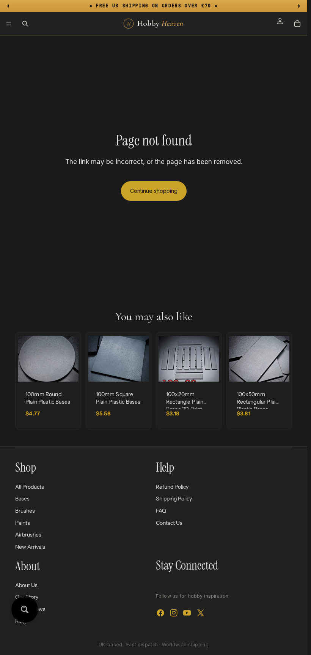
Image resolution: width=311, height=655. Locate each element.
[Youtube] (187, 612)
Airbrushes (28, 534)
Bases (22, 498)
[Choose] (67, 370)
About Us (26, 585)
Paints (22, 522)
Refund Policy (172, 486)
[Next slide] (70, 358)
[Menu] (8, 23)
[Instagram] (173, 612)
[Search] (25, 23)
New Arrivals (30, 546)
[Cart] (297, 23)
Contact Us (169, 522)
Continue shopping (153, 191)
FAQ (161, 510)
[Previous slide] (26, 358)
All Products (29, 486)
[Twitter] (200, 612)
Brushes (25, 510)
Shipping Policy (174, 498)
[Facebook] (160, 612)
